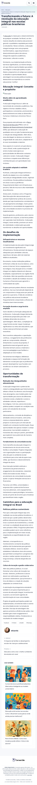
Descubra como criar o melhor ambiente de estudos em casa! (18, 651)
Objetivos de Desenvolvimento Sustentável (17, 127)
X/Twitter (14, 623)
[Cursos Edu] (5, 3)
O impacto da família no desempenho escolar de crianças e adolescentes (17, 640)
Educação (7, 10)
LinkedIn (21, 623)
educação (7, 36)
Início (2, 10)
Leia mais (29, 775)
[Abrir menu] (34, 3)
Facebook (6, 623)
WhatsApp (29, 623)
